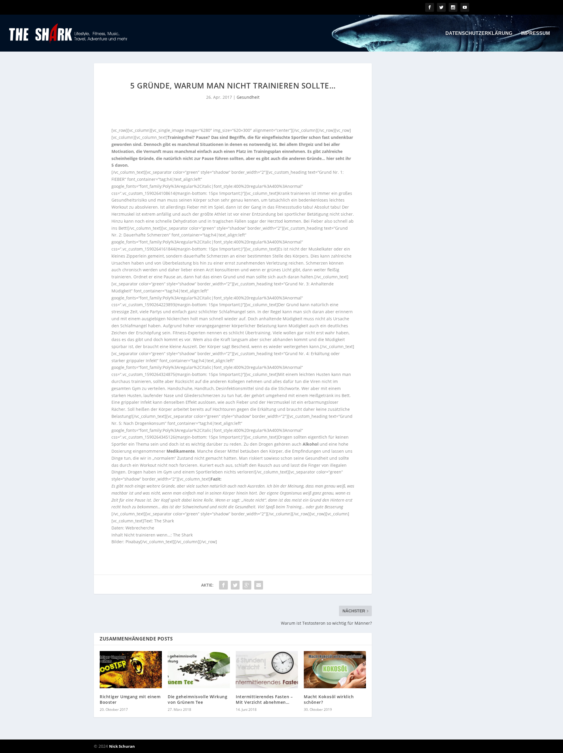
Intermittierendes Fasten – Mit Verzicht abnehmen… (264, 699)
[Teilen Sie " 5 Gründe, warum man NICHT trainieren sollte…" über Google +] (247, 585)
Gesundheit (248, 97)
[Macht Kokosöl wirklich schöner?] (335, 669)
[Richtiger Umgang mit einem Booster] (131, 669)
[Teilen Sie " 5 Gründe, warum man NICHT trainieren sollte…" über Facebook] (223, 585)
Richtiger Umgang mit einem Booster (130, 699)
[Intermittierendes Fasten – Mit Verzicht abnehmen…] (267, 669)
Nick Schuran (122, 746)
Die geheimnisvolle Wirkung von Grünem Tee (197, 699)
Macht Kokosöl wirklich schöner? (329, 699)
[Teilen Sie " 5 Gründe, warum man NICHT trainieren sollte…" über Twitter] (235, 585)
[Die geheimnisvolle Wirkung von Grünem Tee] (199, 669)
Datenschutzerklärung (478, 33)
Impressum (535, 33)
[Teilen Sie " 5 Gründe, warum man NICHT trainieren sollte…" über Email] (258, 585)
